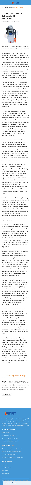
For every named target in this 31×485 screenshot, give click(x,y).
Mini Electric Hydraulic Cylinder (11, 449)
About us (4, 465)
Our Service (5, 473)
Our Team (5, 471)
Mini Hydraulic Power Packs (10, 438)
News (11, 8)
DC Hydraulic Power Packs (10, 441)
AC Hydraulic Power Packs (10, 435)
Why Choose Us (6, 468)
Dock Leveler (6, 433)
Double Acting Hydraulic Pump (11, 452)
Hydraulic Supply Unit (8, 454)
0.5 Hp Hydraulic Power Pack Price (12, 457)
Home (6, 8)
